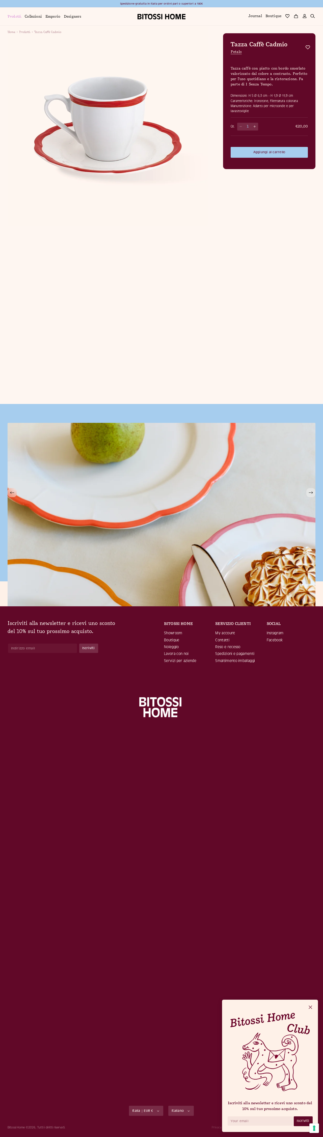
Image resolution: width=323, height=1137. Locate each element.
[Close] (310, 1007)
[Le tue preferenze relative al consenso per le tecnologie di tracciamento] (314, 1128)
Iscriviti (303, 1121)
